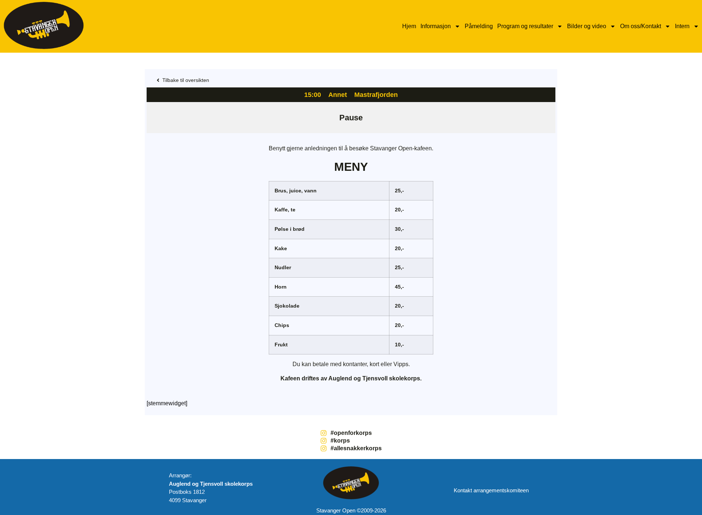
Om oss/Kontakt (640, 26)
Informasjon (435, 26)
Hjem (409, 26)
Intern (682, 26)
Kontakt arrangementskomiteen (491, 490)
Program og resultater (525, 26)
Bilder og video (586, 26)
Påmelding (479, 26)
